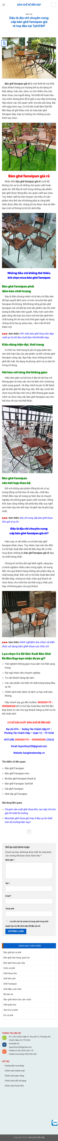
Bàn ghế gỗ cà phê (12, 952)
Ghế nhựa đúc (10, 973)
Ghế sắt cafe (10, 978)
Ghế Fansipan (10, 984)
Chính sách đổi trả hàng (15, 1081)
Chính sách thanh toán (15, 1070)
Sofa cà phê (9, 968)
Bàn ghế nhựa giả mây (14, 963)
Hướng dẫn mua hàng (14, 1065)
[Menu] (3, 4)
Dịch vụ (29, 14)
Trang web (9, 908)
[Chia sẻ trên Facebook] (29, 831)
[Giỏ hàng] (53, 5)
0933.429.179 (27, 1050)
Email (8, 896)
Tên (7, 883)
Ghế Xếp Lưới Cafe (12, 989)
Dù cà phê (8, 1015)
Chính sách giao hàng (14, 1075)
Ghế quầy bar (10, 1004)
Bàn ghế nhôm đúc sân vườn (17, 999)
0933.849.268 (30, 1054)
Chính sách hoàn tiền (14, 1086)
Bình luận (9, 860)
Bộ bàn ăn (8, 994)
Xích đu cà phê (11, 1010)
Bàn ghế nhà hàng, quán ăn (17, 957)
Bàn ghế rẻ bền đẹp (29, 5)
